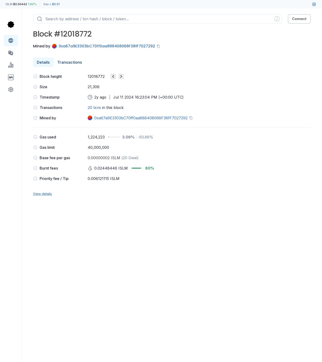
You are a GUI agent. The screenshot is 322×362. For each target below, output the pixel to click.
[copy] (159, 46)
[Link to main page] (10, 24)
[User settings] (314, 4)
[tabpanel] (172, 134)
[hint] (35, 76)
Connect (299, 19)
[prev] (113, 76)
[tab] (43, 62)
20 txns (94, 107)
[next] (121, 76)
